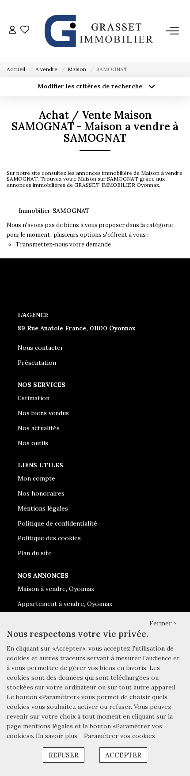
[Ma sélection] (24, 31)
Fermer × (163, 623)
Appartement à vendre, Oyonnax (65, 604)
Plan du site (35, 553)
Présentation (37, 363)
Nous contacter (41, 348)
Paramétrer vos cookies (119, 736)
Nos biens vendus (43, 413)
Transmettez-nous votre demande (63, 244)
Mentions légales (43, 508)
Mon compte (36, 478)
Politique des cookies (49, 538)
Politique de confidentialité (57, 523)
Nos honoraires (41, 493)
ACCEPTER (123, 755)
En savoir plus (57, 736)
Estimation (33, 398)
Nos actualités (39, 428)
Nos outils (33, 443)
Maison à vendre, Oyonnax (56, 589)
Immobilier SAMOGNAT (54, 211)
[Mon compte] (12, 31)
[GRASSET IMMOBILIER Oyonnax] (97, 30)
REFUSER (64, 755)
